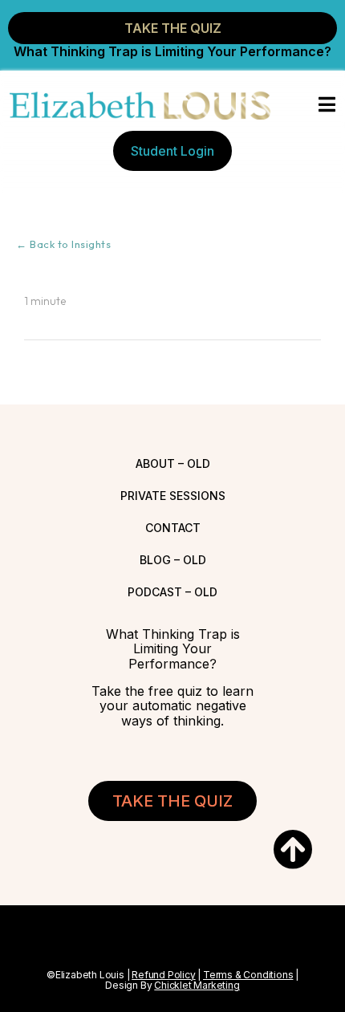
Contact (173, 527)
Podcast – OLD (172, 592)
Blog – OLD (173, 560)
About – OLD (173, 463)
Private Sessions (172, 495)
